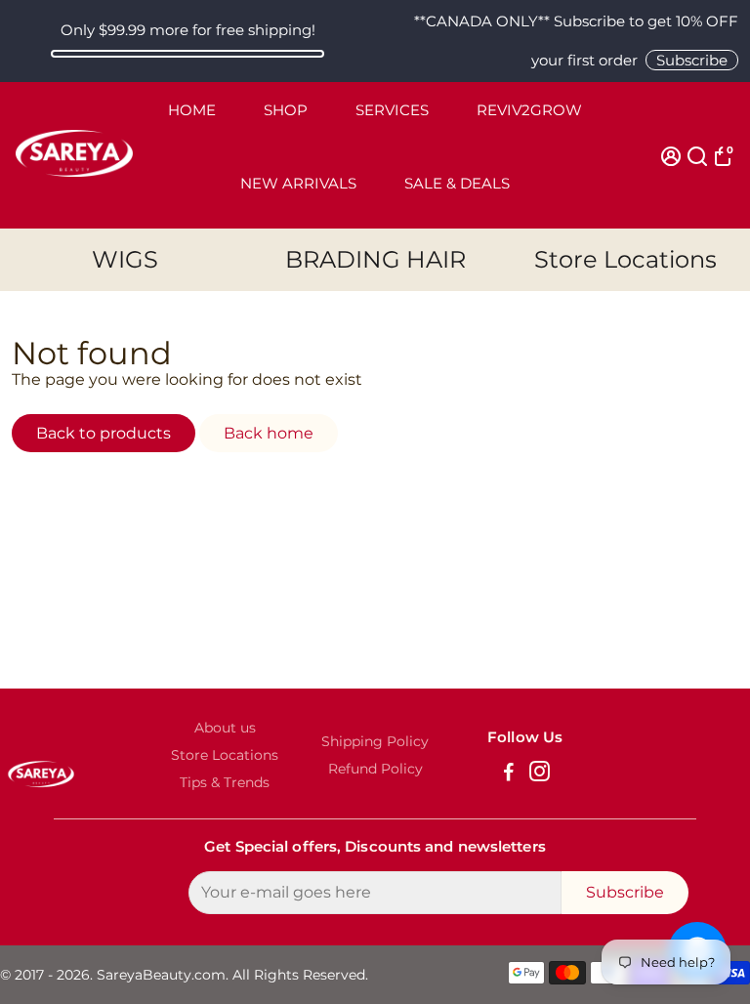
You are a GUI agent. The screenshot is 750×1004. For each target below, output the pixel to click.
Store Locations (625, 259)
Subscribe (692, 60)
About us (225, 727)
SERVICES (392, 110)
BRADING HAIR (375, 259)
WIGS (125, 259)
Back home (268, 433)
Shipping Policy (375, 741)
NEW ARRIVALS (298, 183)
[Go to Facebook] (509, 774)
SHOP (286, 110)
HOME (192, 110)
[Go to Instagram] (539, 774)
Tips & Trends (225, 782)
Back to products (103, 433)
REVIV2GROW (529, 110)
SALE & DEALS (457, 183)
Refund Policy (375, 768)
